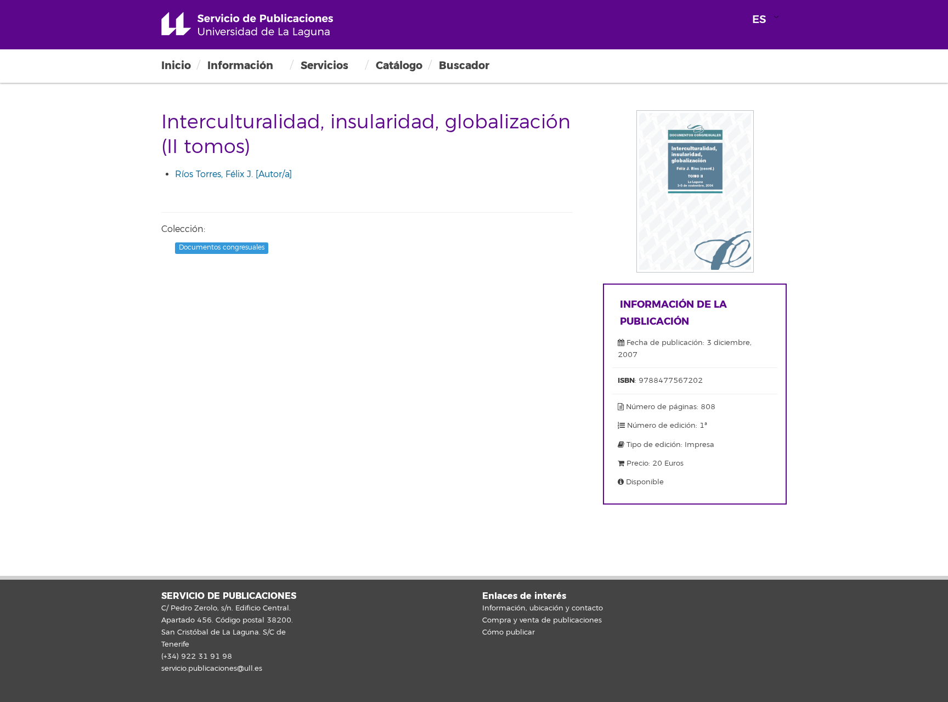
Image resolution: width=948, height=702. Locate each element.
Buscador (464, 65)
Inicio (176, 65)
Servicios (324, 65)
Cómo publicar (508, 632)
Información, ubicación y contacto (542, 608)
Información (240, 65)
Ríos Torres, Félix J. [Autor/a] (233, 174)
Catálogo (399, 65)
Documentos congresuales (221, 248)
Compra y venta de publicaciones (542, 620)
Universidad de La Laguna (247, 24)
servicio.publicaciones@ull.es (211, 668)
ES (759, 19)
